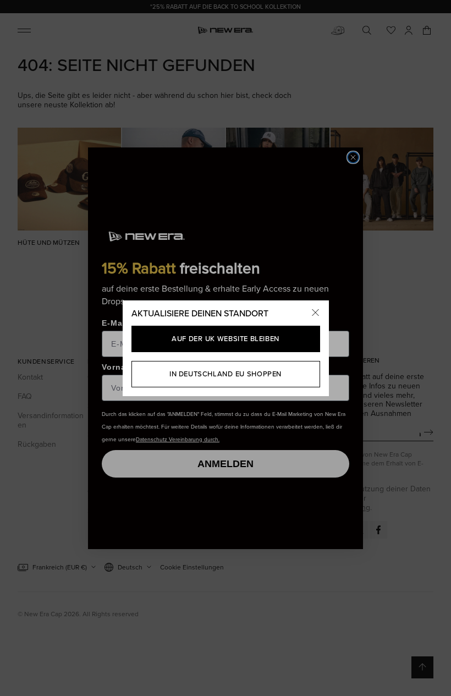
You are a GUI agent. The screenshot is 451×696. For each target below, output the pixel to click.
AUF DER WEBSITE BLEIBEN (225, 338)
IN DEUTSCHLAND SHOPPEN (225, 374)
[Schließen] (316, 314)
